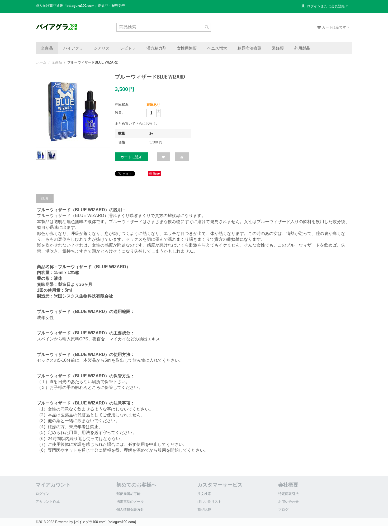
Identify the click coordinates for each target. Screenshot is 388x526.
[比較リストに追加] (182, 156)
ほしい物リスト (209, 502)
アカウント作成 (48, 502)
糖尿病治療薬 (249, 48)
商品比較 (204, 509)
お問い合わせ (288, 502)
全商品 (47, 48)
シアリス (102, 48)
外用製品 (302, 48)
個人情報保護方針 (130, 509)
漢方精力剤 (156, 48)
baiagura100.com (122, 522)
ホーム (41, 62)
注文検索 (204, 494)
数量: (119, 112)
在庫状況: (122, 105)
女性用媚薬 (187, 48)
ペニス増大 (217, 48)
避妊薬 (278, 48)
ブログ (283, 509)
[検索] (207, 27)
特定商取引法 (288, 494)
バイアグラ (73, 48)
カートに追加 (131, 157)
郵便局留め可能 (128, 494)
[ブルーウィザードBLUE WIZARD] (73, 110)
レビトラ (128, 48)
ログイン (42, 494)
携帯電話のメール (130, 502)
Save (156, 173)
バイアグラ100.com (90, 522)
